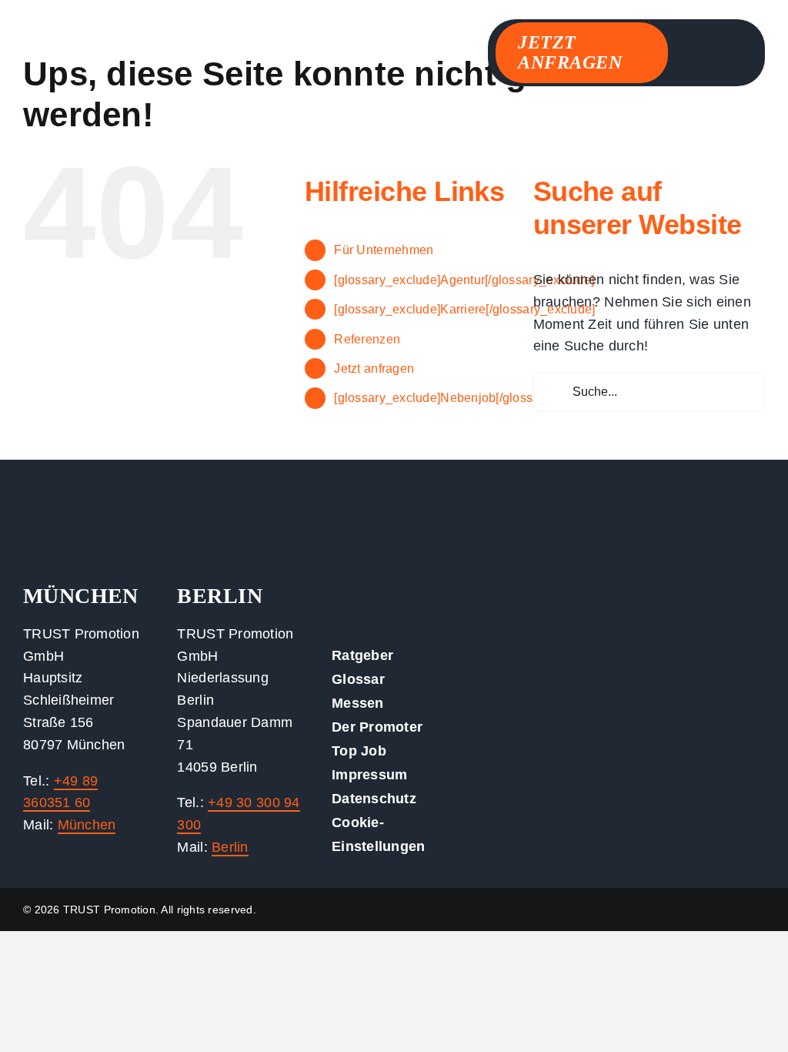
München (87, 825)
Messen (358, 703)
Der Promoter (377, 727)
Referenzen (367, 339)
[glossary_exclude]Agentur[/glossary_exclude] (464, 279)
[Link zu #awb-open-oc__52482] (732, 47)
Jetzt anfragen (374, 368)
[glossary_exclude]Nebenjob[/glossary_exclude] (469, 397)
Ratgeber (362, 655)
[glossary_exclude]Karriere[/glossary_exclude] (464, 309)
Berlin (230, 847)
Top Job (359, 751)
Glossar (358, 679)
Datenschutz (374, 798)
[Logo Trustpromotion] (138, 45)
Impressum (369, 774)
